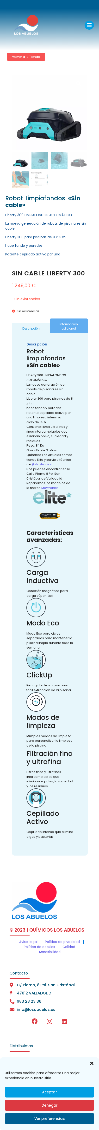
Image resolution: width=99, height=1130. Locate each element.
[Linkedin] (64, 1021)
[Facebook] (35, 1021)
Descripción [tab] (31, 328)
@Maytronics (41, 464)
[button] (91, 1063)
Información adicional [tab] (69, 326)
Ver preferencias (49, 1118)
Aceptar (49, 1092)
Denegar (50, 1105)
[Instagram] (49, 1021)
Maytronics (49, 488)
